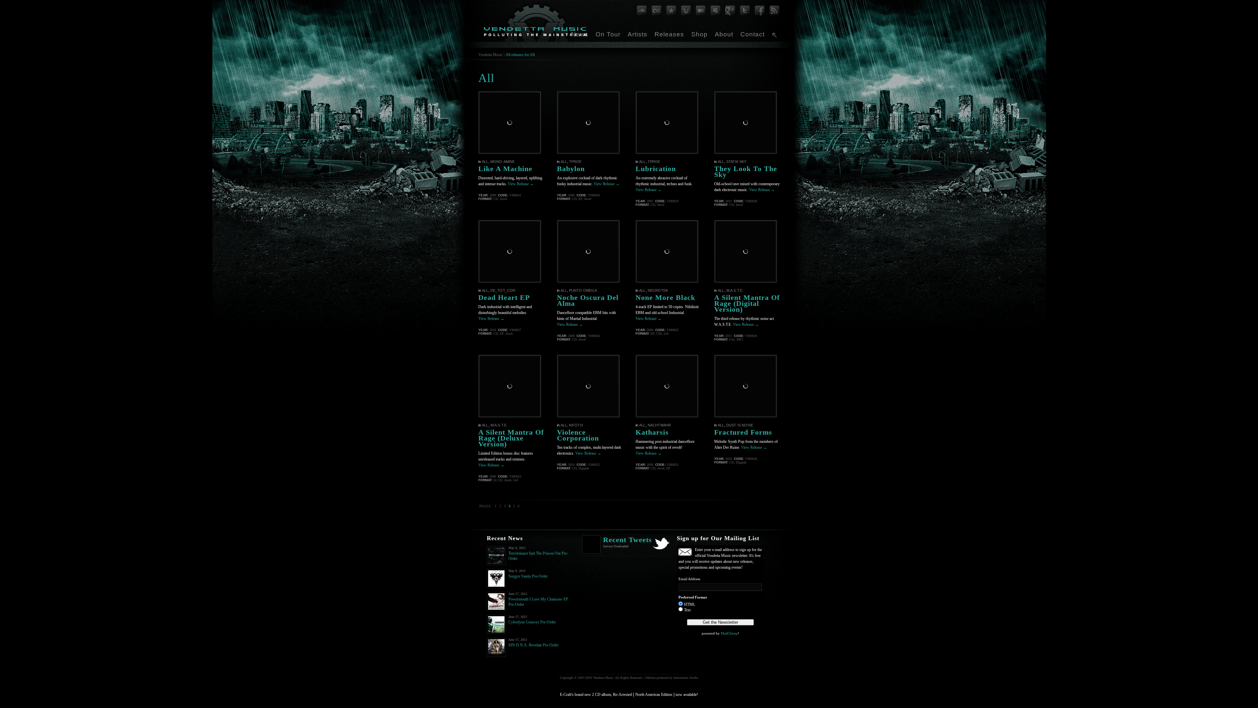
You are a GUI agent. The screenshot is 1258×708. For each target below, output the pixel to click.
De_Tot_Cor (503, 290)
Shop (699, 34)
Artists (637, 34)
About (724, 34)
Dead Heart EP (504, 297)
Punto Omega (583, 290)
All (485, 162)
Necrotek (658, 290)
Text (687, 610)
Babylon (571, 169)
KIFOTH (576, 425)
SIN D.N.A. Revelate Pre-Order (533, 645)
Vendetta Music (490, 54)
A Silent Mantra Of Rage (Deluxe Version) (511, 438)
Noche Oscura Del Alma (588, 300)
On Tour (608, 34)
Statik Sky (736, 162)
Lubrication (656, 169)
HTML (689, 604)
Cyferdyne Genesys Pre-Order (532, 622)
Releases (669, 34)
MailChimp (729, 633)
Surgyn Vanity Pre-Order (528, 576)
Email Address (689, 579)
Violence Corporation (578, 435)
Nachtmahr (659, 425)
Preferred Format (692, 597)
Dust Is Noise (739, 425)
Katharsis (652, 432)
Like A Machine (505, 169)
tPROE (575, 162)
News (579, 34)
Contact (752, 34)
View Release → (521, 184)
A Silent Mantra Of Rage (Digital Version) (747, 303)
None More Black (665, 297)
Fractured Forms (743, 432)
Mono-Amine (502, 162)
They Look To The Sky (745, 172)
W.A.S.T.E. (735, 290)
